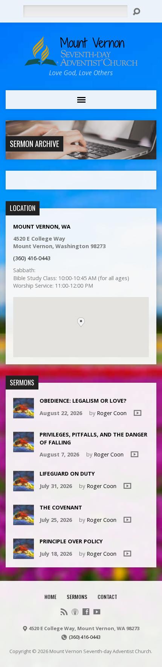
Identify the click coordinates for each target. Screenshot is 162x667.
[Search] (136, 11)
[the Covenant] (23, 521)
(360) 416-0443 (31, 258)
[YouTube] (96, 611)
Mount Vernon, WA (41, 226)
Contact (107, 596)
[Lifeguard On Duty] (23, 487)
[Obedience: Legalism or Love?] (23, 414)
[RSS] (64, 611)
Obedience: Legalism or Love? (83, 400)
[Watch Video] (137, 413)
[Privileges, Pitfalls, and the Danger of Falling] (23, 448)
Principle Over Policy (71, 541)
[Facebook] (86, 611)
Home (50, 596)
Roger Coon (112, 413)
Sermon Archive (34, 143)
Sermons (77, 596)
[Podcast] (75, 611)
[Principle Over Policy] (23, 555)
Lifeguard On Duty (67, 473)
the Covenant (61, 507)
